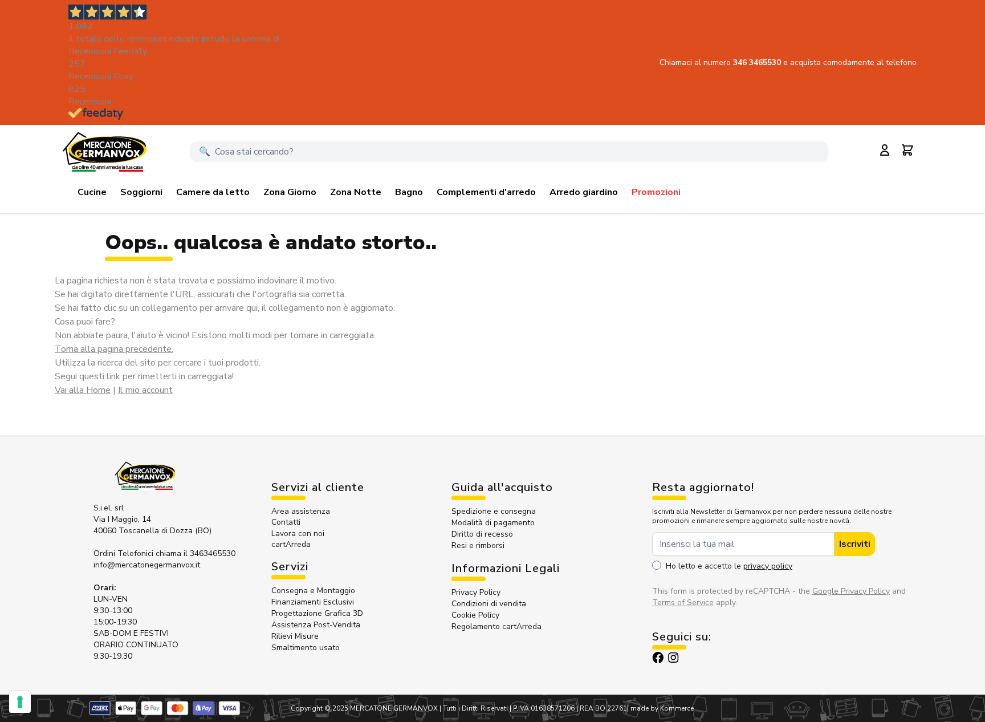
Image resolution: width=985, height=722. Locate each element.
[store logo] (104, 152)
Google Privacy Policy (851, 591)
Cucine (92, 192)
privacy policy (767, 566)
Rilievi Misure (295, 636)
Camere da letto (213, 192)
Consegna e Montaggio (313, 590)
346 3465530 (758, 62)
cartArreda (291, 544)
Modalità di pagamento (493, 522)
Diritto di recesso (482, 534)
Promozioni (656, 192)
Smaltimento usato (305, 647)
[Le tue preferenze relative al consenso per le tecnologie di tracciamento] (20, 702)
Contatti (285, 522)
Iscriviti (854, 544)
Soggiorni (141, 192)
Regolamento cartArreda (496, 626)
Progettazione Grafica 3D (317, 613)
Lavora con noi (297, 533)
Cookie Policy (475, 615)
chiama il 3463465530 (195, 553)
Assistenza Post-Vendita (315, 624)
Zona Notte (355, 192)
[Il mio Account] (885, 150)
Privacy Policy (475, 592)
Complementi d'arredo (486, 192)
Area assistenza (301, 511)
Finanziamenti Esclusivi (312, 602)
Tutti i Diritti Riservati (475, 708)
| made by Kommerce (660, 708)
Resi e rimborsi (477, 545)
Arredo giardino (584, 192)
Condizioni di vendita (488, 603)
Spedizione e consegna (493, 511)
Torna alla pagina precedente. (114, 349)
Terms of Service (683, 602)
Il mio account (145, 390)
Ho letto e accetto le (729, 566)
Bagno (409, 192)
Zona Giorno (289, 192)
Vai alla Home (83, 390)
